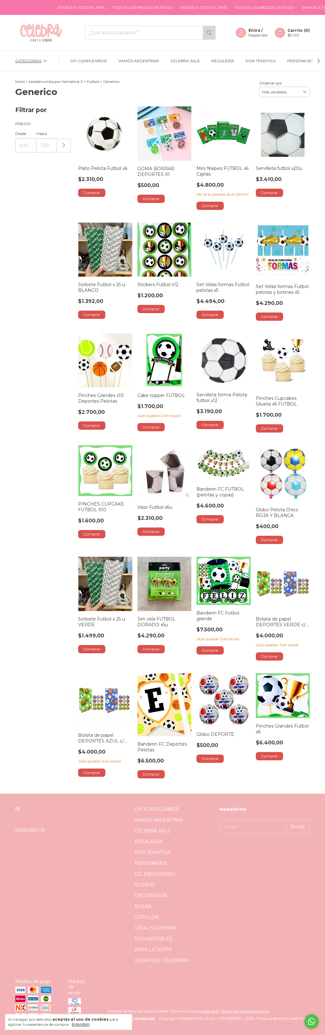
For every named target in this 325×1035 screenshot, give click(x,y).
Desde (20, 133)
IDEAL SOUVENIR (155, 928)
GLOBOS (145, 885)
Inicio (20, 81)
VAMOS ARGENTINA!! (138, 60)
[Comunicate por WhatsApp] (311, 1021)
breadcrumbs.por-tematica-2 (56, 81)
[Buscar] (209, 33)
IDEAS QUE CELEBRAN (162, 960)
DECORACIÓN (151, 895)
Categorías (28, 60)
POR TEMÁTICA (261, 60)
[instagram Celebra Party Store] (17, 809)
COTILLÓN (147, 917)
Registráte (258, 35)
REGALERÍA (222, 60)
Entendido (81, 1024)
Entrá (254, 30)
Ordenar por (270, 83)
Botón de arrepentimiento (245, 1011)
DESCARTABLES (153, 939)
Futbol (93, 81)
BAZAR (143, 906)
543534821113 (29, 830)
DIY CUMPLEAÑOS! (88, 60)
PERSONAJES (300, 60)
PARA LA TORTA (153, 949)
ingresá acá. (208, 1011)
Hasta (41, 133)
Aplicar (64, 145)
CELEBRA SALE (185, 60)
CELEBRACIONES (155, 874)
